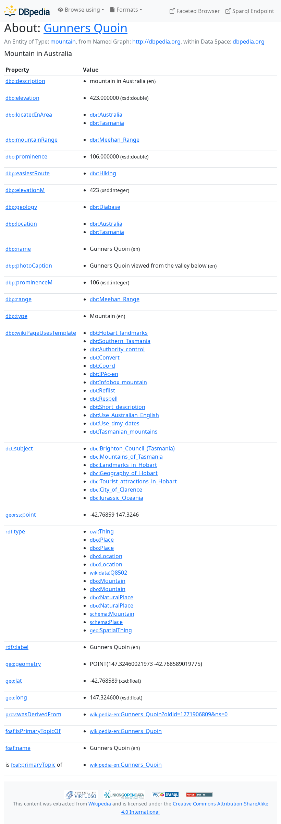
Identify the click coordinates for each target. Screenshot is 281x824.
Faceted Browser (197, 11)
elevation (22, 98)
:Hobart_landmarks (119, 333)
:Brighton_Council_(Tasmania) (132, 448)
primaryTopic (33, 764)
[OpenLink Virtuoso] (81, 794)
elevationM (25, 190)
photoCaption (28, 265)
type (16, 316)
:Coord (102, 365)
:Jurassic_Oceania (116, 498)
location (21, 223)
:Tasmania (107, 123)
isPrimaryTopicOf (33, 731)
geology (21, 207)
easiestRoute (27, 173)
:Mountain (107, 581)
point (20, 514)
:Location (106, 556)
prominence (26, 156)
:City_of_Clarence (116, 489)
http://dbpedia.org (156, 41)
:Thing (102, 531)
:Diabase (105, 207)
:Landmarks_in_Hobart (123, 465)
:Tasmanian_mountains (124, 431)
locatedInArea (28, 114)
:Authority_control (117, 349)
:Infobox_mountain (118, 382)
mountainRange (31, 139)
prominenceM (29, 282)
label (16, 647)
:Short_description (117, 407)
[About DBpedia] (27, 10)
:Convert (105, 357)
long (16, 697)
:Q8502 (108, 572)
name (18, 248)
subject (19, 448)
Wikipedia (99, 803)
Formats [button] (126, 9)
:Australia (106, 114)
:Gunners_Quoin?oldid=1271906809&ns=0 (159, 714)
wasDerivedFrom (33, 714)
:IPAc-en (104, 374)
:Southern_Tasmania (120, 341)
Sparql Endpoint (252, 11)
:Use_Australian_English (124, 415)
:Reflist (102, 390)
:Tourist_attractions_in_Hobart (133, 481)
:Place (102, 539)
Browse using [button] (81, 9)
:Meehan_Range (114, 139)
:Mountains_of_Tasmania (126, 456)
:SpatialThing (111, 630)
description (25, 81)
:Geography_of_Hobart (124, 473)
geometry (23, 664)
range (18, 299)
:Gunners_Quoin (126, 731)
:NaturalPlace (111, 597)
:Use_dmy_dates (114, 423)
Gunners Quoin (85, 28)
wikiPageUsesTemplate (40, 333)
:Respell (104, 398)
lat (13, 680)
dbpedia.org (249, 41)
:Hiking (103, 173)
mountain (63, 41)
